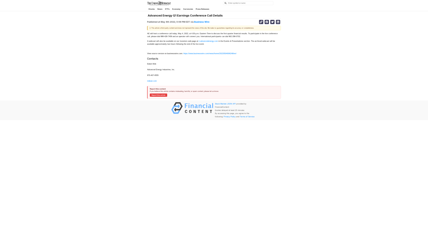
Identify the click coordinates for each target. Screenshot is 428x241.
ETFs (167, 9)
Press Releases (202, 9)
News (159, 9)
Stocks (151, 9)
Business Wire (201, 22)
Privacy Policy (230, 116)
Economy (176, 9)
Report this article (158, 95)
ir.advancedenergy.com (208, 41)
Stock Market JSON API (225, 104)
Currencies (188, 9)
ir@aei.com (152, 81)
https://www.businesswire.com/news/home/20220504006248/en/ (209, 53)
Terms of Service (247, 116)
